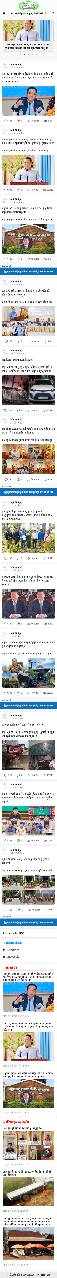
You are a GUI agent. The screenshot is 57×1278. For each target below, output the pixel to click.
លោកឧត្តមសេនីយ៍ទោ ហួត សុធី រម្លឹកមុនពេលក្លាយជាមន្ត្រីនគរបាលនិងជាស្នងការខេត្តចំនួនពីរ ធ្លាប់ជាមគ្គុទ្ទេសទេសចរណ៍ (27, 46)
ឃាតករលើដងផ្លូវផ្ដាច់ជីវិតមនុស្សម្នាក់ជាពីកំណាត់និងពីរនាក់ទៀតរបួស (27, 1173)
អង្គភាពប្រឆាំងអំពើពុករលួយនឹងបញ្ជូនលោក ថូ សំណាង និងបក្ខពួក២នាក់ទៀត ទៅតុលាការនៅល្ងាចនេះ (28, 1075)
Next (23, 933)
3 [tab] (28, 54)
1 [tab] (20, 54)
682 (15, 933)
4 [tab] (32, 54)
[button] (52, 13)
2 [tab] (24, 54)
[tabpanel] (28, 36)
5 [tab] (36, 54)
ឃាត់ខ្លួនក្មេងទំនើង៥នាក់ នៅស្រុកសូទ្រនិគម (23, 1128)
